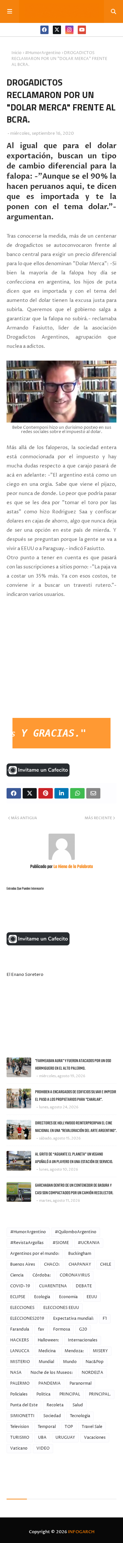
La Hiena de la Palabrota (72, 867)
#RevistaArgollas (27, 1243)
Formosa (61, 1329)
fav (41, 1329)
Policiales (19, 1394)
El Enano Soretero (25, 975)
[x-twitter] (57, 30)
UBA (42, 1437)
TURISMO (19, 1437)
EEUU (92, 1297)
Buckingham (79, 1253)
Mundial (46, 1362)
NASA (16, 1372)
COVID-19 (20, 1286)
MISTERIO (20, 1362)
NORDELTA (92, 1372)
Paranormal (81, 1383)
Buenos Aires (22, 1264)
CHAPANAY (80, 1264)
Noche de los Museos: (52, 1372)
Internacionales (82, 1340)
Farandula (19, 1329)
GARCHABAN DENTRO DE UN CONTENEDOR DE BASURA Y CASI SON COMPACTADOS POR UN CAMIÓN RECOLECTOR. (74, 1189)
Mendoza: (74, 1351)
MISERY (100, 1351)
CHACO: (52, 1264)
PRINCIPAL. (100, 1394)
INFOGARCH (81, 1532)
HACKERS (19, 1340)
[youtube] (82, 30)
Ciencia (17, 1275)
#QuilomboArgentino (75, 1232)
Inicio (16, 53)
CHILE (105, 1264)
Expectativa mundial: (73, 1318)
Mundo (70, 1362)
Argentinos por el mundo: (34, 1253)
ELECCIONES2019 (27, 1318)
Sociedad (52, 1416)
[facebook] (44, 30)
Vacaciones (95, 1437)
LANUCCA (20, 1351)
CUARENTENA (53, 1286)
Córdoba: (41, 1275)
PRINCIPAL (69, 1394)
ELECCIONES (22, 1308)
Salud (77, 1405)
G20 (83, 1329)
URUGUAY (65, 1437)
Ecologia (42, 1297)
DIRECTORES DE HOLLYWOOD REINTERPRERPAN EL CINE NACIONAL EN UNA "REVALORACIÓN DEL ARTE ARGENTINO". (75, 1127)
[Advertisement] (56, 668)
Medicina (47, 1351)
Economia (68, 1297)
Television (19, 1427)
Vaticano (19, 1448)
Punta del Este (24, 1405)
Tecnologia (80, 1416)
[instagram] (69, 30)
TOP (69, 1427)
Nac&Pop (95, 1362)
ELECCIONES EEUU (61, 1308)
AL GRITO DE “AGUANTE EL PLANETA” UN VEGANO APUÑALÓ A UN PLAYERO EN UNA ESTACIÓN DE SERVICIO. (74, 1158)
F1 (105, 1318)
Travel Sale (92, 1427)
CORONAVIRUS (75, 1275)
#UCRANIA (89, 1243)
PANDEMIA (49, 1383)
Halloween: (48, 1340)
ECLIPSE (17, 1297)
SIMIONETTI (22, 1416)
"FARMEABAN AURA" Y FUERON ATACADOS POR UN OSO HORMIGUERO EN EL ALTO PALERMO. (73, 1065)
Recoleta (55, 1405)
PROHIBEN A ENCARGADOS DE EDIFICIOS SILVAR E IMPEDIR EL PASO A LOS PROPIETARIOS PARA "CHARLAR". (75, 1096)
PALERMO (20, 1383)
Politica (43, 1394)
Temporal (47, 1427)
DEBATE (84, 1286)
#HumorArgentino (43, 53)
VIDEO (43, 1448)
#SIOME (60, 1243)
